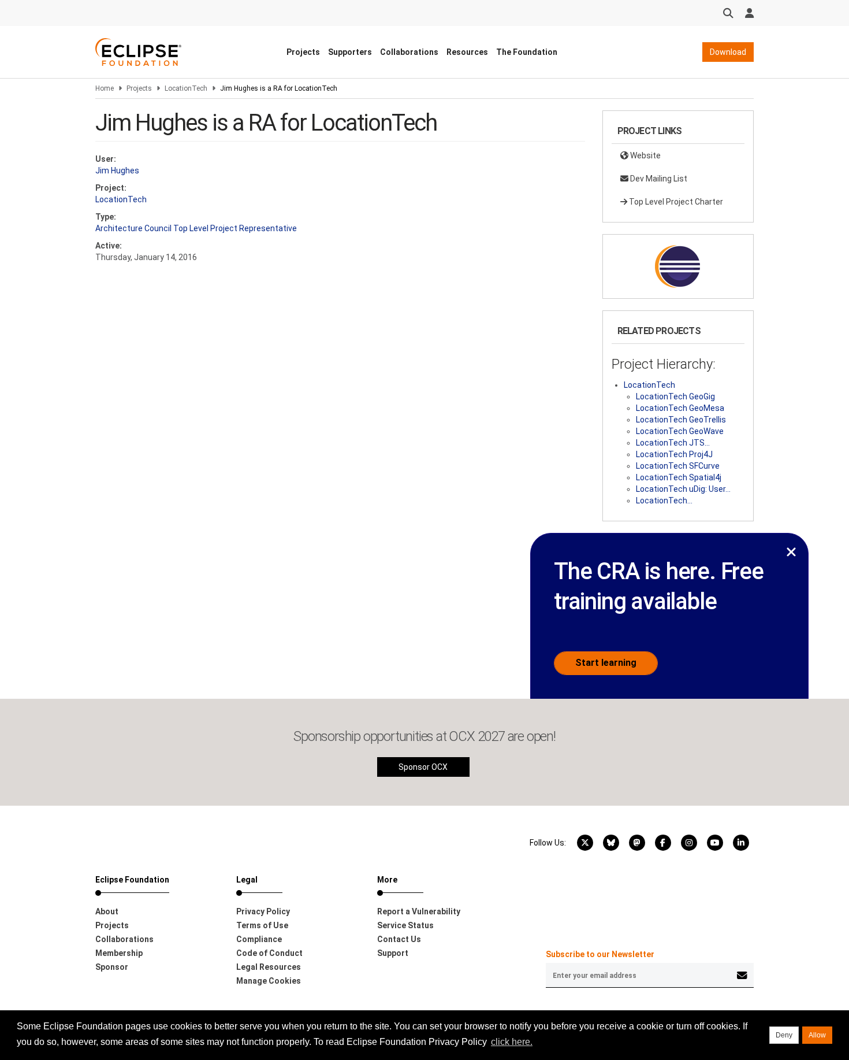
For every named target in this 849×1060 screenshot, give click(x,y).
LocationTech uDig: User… (683, 489)
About (106, 911)
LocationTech (186, 88)
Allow (817, 1035)
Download (728, 52)
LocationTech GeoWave (680, 431)
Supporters (350, 52)
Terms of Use (262, 925)
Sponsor (111, 967)
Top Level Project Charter (675, 201)
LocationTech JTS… (673, 442)
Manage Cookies (268, 980)
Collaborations (409, 52)
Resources (467, 52)
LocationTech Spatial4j (678, 477)
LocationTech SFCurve (678, 465)
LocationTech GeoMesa (680, 408)
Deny (784, 1035)
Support (392, 953)
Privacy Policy (263, 911)
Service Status (405, 925)
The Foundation (526, 52)
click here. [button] (512, 1042)
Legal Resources (268, 967)
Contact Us (399, 939)
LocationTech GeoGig (675, 396)
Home (104, 88)
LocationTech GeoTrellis (681, 419)
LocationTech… (664, 500)
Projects (303, 52)
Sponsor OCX (423, 767)
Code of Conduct (269, 953)
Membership (119, 953)
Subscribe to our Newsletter (600, 954)
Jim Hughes (117, 170)
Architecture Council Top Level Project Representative (196, 228)
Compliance (259, 939)
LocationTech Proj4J (674, 454)
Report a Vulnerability (418, 911)
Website (644, 155)
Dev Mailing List (657, 178)
